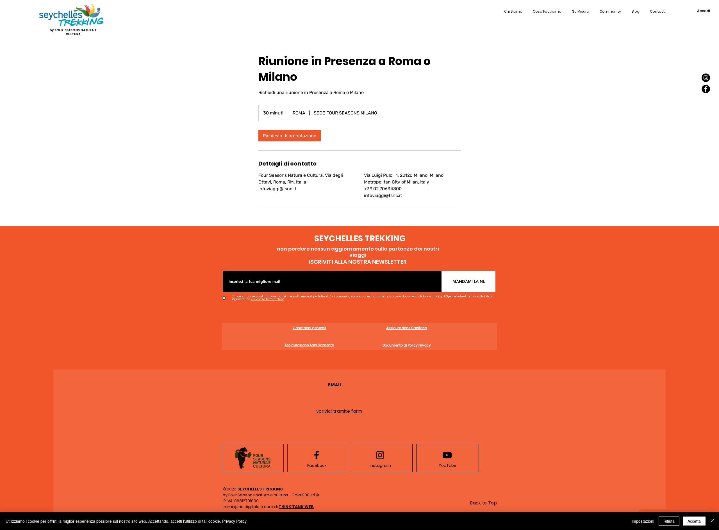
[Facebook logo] (316, 455)
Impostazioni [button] (643, 521)
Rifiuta (669, 521)
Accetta (694, 521)
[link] (289, 135)
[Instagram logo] (380, 455)
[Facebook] (706, 89)
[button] (658, 11)
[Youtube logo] (447, 455)
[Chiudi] (712, 521)
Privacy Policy (234, 521)
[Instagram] (706, 78)
